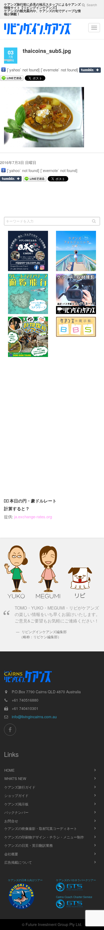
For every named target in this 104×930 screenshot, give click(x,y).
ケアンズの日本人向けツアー (25, 880)
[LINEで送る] (34, 178)
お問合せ (11, 820)
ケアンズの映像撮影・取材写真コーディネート (40, 828)
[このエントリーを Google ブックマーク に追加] (3, 69)
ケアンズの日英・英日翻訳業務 (28, 845)
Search (91, 4)
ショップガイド (16, 795)
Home (9, 770)
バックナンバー (16, 812)
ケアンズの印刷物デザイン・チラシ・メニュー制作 (44, 837)
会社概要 (11, 853)
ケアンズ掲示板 (16, 804)
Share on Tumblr (90, 70)
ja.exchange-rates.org (33, 516)
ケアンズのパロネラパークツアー (76, 880)
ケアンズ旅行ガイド (19, 787)
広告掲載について (18, 862)
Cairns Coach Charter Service (74, 897)
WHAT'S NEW (15, 778)
